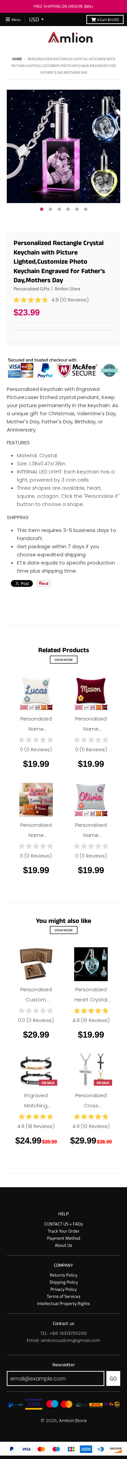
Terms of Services (63, 1296)
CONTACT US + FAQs (63, 1223)
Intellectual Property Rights (63, 1303)
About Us (63, 1245)
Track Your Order (64, 1231)
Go (113, 1378)
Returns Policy (63, 1275)
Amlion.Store (73, 1420)
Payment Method (63, 1238)
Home (17, 59)
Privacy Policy (63, 1289)
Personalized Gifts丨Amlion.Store (47, 288)
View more (64, 659)
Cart (108, 19)
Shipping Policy (63, 1282)
